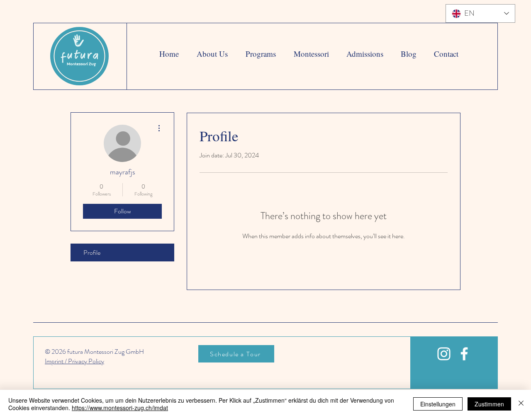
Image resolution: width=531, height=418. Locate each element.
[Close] (521, 403)
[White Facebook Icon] (464, 353)
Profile (91, 252)
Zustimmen (489, 404)
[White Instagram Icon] (444, 353)
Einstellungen (437, 404)
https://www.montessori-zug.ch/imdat (120, 408)
